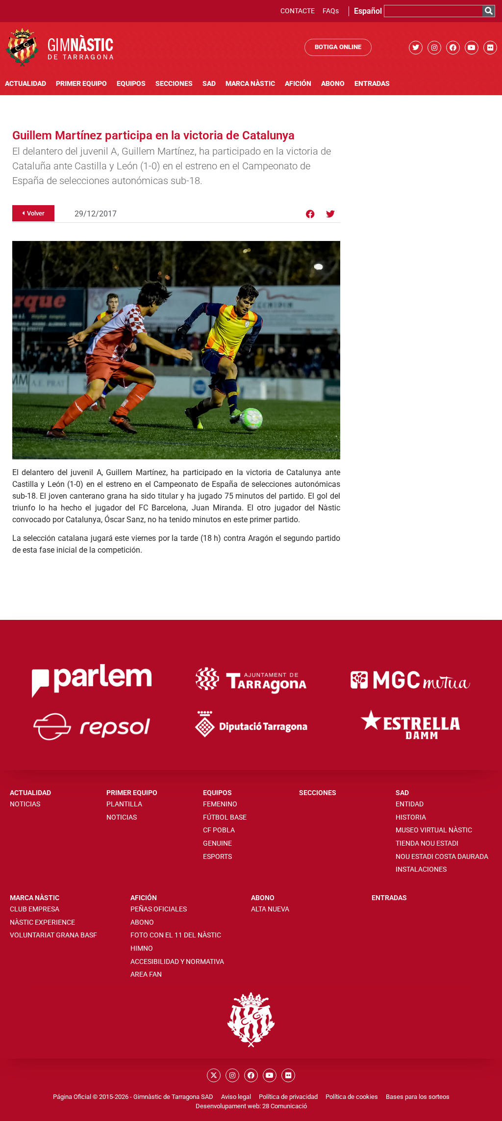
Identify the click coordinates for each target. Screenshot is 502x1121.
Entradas (372, 84)
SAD (209, 84)
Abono (333, 84)
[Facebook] (453, 47)
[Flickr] (490, 47)
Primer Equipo (81, 84)
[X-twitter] (214, 1075)
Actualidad (25, 84)
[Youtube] (471, 47)
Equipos (131, 84)
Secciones (174, 84)
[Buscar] (488, 11)
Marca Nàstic (250, 84)
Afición (298, 84)
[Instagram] (434, 47)
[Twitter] (416, 47)
